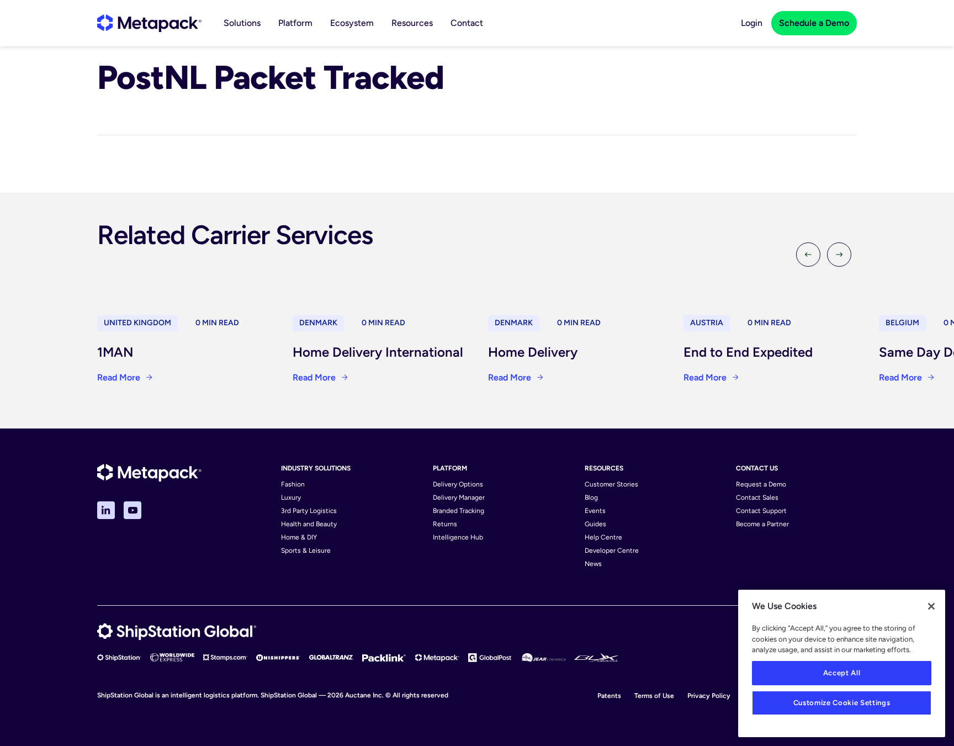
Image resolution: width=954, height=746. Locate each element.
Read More (118, 377)
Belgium (902, 322)
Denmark (318, 322)
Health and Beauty (309, 524)
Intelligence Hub (458, 537)
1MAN (115, 352)
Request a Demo (761, 484)
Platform (295, 23)
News (593, 564)
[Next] (839, 254)
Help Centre (603, 537)
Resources (412, 23)
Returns (445, 524)
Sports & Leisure (306, 550)
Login (751, 23)
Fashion (293, 484)
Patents (609, 696)
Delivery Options (458, 484)
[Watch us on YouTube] (132, 510)
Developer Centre (612, 550)
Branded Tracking (458, 511)
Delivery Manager (459, 497)
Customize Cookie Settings (841, 703)
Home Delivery (532, 352)
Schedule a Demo (814, 23)
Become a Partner (762, 524)
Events (595, 511)
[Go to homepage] (149, 23)
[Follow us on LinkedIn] (106, 510)
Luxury (291, 497)
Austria (706, 322)
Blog (591, 497)
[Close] (931, 606)
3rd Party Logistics (309, 511)
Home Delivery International (378, 352)
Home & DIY (299, 537)
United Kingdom (137, 322)
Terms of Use (654, 696)
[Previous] (808, 254)
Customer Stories (611, 484)
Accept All (842, 673)
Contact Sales (757, 497)
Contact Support (761, 511)
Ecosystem (352, 23)
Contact (467, 23)
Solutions (242, 23)
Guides (595, 524)
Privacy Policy (708, 696)
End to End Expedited (748, 352)
